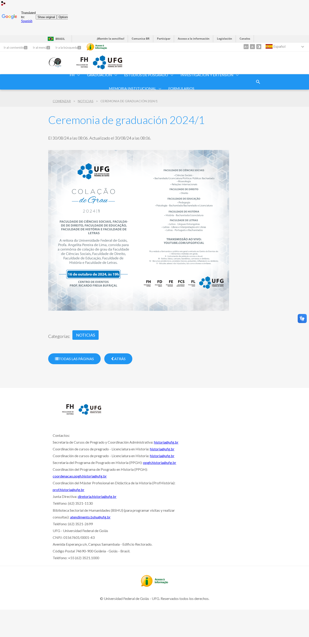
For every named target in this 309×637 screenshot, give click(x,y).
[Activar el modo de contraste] (258, 46)
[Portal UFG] (107, 67)
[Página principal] (63, 415)
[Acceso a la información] (97, 47)
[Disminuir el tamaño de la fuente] (252, 46)
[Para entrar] (3, 4)
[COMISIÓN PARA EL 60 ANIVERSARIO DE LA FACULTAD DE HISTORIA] (55, 66)
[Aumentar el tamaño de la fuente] (246, 46)
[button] (72, 75)
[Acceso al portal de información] (154, 585)
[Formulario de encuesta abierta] (258, 82)
